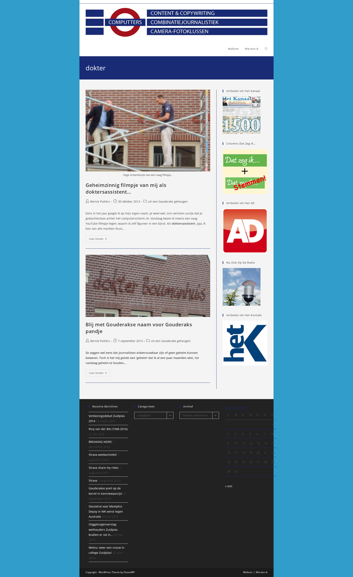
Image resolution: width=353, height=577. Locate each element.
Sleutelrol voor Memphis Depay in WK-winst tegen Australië (106, 511)
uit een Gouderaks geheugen (168, 201)
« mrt (228, 486)
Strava (93, 480)
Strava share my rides (103, 468)
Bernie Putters (100, 201)
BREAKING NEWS (100, 442)
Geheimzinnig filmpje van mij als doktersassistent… (126, 188)
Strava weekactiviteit (103, 455)
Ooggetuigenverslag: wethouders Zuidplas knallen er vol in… (103, 529)
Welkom (247, 572)
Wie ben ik (261, 572)
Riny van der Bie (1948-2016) (108, 429)
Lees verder (99, 239)
